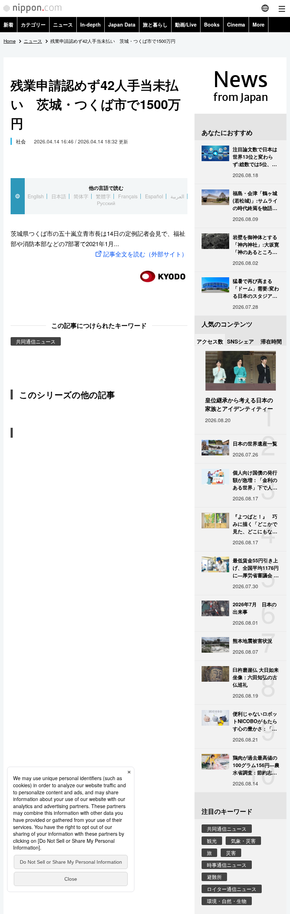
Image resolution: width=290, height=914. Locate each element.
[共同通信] (162, 273)
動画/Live (186, 24)
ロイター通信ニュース (231, 888)
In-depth (90, 24)
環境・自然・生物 (226, 900)
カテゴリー (33, 24)
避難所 (214, 876)
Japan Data (121, 24)
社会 (21, 141)
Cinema (236, 24)
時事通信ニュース (226, 864)
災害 (231, 852)
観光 (212, 840)
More (259, 24)
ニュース (63, 24)
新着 (8, 24)
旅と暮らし (155, 24)
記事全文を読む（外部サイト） (145, 253)
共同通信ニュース (36, 341)
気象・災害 (243, 840)
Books (212, 24)
